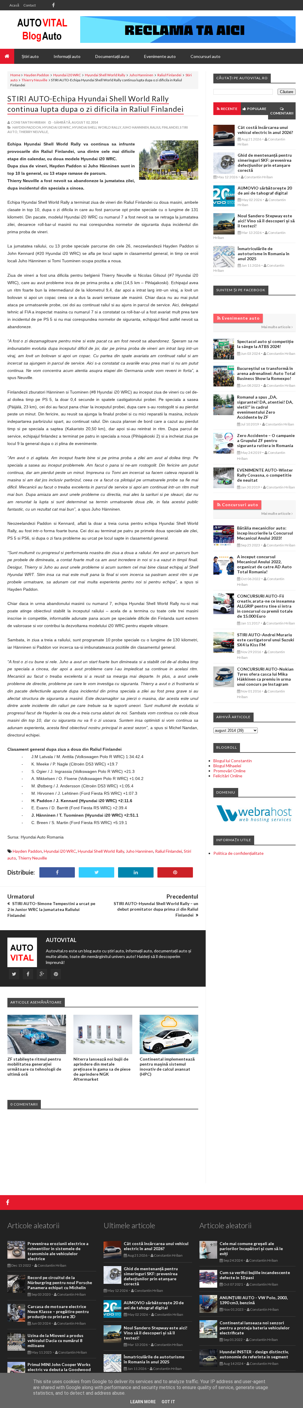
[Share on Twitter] (96, 872)
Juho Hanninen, (135, 127)
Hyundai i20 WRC (67, 75)
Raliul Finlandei (169, 75)
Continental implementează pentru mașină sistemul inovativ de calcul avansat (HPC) (167, 1066)
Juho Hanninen (141, 75)
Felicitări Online (227, 775)
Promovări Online (229, 770)
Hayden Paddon (36, 75)
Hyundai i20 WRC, (57, 127)
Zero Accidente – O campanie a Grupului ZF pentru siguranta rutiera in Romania (266, 440)
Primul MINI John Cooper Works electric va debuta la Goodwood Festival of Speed (59, 1369)
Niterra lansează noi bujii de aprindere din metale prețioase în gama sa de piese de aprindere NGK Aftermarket (101, 1069)
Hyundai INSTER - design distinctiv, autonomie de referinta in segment (254, 1354)
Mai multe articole (276, 327)
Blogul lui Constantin (232, 760)
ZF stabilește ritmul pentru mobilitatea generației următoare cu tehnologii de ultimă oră (34, 1066)
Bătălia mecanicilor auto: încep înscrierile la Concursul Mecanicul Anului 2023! (265, 532)
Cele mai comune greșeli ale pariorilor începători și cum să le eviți (251, 1248)
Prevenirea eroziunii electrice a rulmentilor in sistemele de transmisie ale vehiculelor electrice (58, 1251)
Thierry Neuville (34, 80)
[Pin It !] (175, 872)
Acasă (14, 5)
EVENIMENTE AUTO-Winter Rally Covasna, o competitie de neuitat (265, 475)
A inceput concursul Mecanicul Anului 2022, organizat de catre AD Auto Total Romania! (264, 564)
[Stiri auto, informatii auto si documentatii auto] (42, 29)
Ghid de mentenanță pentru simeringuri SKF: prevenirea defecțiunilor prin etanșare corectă (265, 163)
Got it (168, 1401)
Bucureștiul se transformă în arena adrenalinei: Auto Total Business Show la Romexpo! (266, 373)
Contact (29, 5)
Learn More (143, 1401)
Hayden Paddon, (27, 127)
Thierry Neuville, (34, 132)
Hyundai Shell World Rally (105, 75)
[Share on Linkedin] (136, 872)
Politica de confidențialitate (238, 853)
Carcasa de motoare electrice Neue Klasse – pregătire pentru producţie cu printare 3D (58, 1311)
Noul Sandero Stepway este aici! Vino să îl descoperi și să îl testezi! (266, 220)
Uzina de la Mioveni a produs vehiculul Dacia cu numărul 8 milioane (55, 1340)
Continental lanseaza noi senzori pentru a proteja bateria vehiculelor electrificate (255, 1327)
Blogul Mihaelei (227, 765)
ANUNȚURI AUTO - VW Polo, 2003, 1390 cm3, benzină (254, 1300)
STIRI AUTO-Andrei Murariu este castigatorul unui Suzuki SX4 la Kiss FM (265, 639)
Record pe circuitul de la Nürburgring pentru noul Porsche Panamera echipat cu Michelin (60, 1282)
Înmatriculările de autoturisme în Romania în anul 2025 (263, 253)
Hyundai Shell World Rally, (97, 127)
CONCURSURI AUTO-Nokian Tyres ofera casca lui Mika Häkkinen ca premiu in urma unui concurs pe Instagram (265, 676)
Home (15, 75)
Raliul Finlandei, (164, 127)
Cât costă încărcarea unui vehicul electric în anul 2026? (265, 130)
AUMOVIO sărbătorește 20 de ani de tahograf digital (265, 190)
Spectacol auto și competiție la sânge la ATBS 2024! (265, 344)
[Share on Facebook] (57, 872)
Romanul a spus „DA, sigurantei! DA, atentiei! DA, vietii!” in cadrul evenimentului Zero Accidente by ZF (265, 407)
